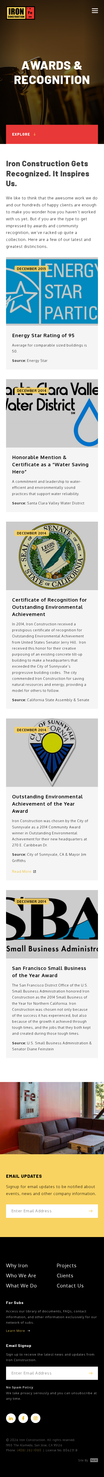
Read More (21, 871)
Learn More (15, 1331)
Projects (67, 1265)
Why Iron (17, 1265)
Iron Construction (20, 13)
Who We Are (21, 1275)
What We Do (21, 1285)
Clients (65, 1275)
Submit (90, 1211)
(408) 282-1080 (29, 1450)
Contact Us (70, 1285)
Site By (83, 1460)
